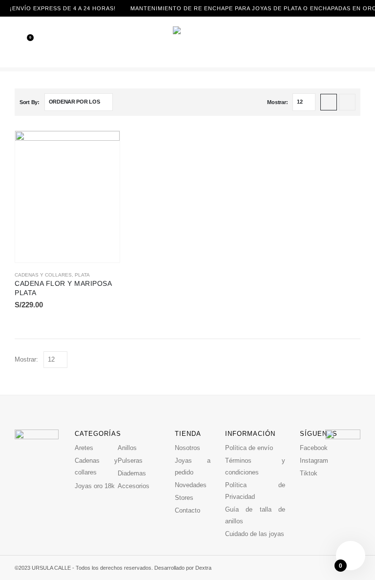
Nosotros (187, 447)
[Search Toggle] (355, 42)
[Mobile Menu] (7, 42)
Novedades (191, 485)
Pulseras (130, 460)
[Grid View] (328, 102)
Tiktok (308, 473)
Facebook (314, 447)
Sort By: (30, 102)
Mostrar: (277, 102)
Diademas (132, 473)
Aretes (84, 447)
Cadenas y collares (43, 275)
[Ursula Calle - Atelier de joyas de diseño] (187, 42)
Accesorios (133, 486)
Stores (184, 497)
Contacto (187, 510)
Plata (82, 275)
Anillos (127, 447)
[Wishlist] (23, 42)
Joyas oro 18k (95, 486)
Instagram (314, 460)
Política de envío (249, 447)
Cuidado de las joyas (254, 533)
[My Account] (369, 41)
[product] (67, 196)
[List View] (347, 102)
